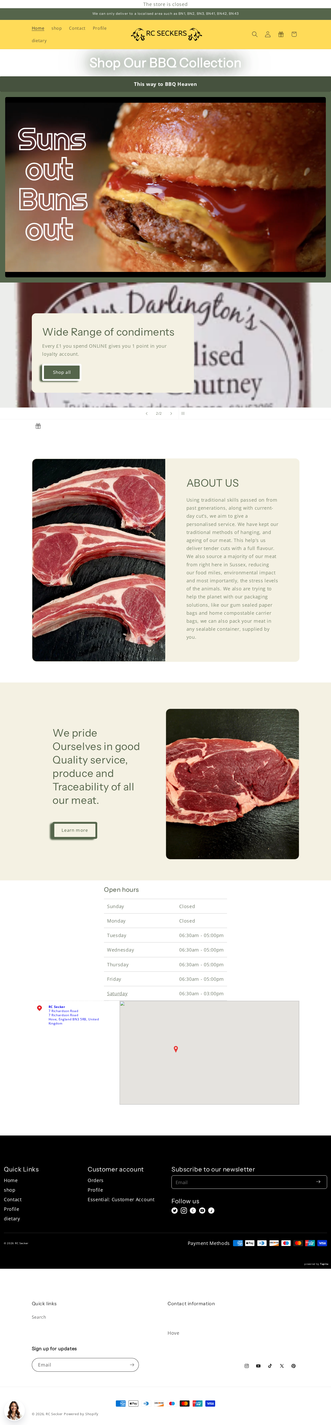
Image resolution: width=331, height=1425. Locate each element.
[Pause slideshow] (184, 413)
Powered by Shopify (81, 1414)
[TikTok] (211, 1210)
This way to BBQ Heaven (165, 84)
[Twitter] (174, 1210)
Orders (96, 1180)
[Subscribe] (132, 1365)
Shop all (62, 372)
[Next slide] (171, 413)
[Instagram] (184, 1210)
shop (10, 1189)
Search (39, 1317)
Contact (13, 1199)
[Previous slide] (146, 413)
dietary (12, 1218)
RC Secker (54, 1414)
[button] (254, 34)
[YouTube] (202, 1210)
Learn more (75, 830)
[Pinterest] (193, 1210)
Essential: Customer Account (121, 1199)
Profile (11, 1209)
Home (11, 1180)
